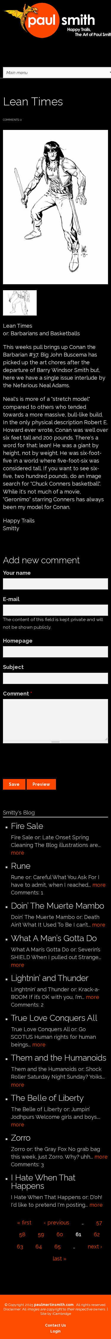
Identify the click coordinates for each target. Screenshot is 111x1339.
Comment (17, 693)
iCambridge (61, 1314)
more (17, 853)
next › (95, 1246)
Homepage (18, 641)
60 (60, 1234)
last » (59, 1258)
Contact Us (55, 1325)
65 (57, 1246)
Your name (17, 573)
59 (41, 1234)
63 (20, 1246)
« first (24, 1222)
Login (55, 1331)
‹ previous (56, 1222)
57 (99, 1222)
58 (22, 1234)
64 (39, 1246)
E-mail (11, 599)
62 (97, 1234)
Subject (13, 667)
